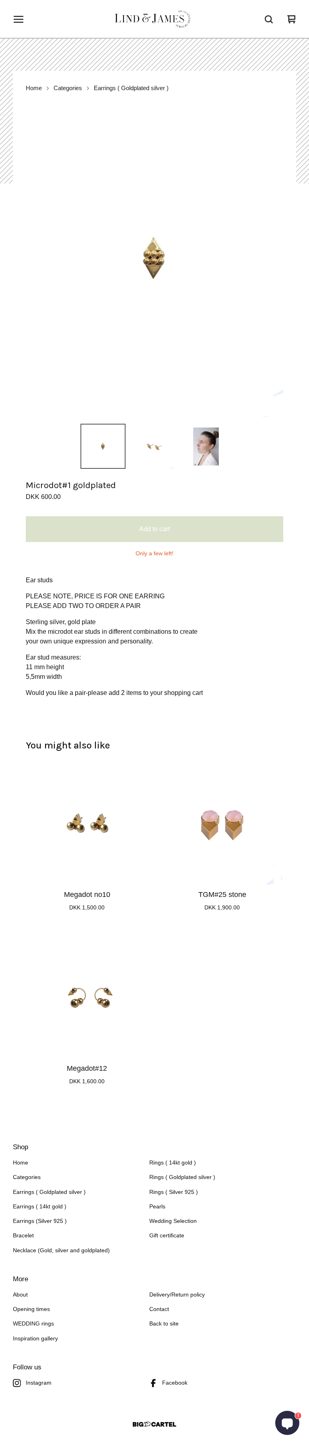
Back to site (164, 1324)
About (20, 1295)
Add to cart (154, 529)
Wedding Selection (173, 1221)
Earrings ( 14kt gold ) (39, 1207)
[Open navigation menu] (18, 19)
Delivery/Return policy (177, 1295)
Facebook (174, 1383)
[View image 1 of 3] (103, 446)
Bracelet (23, 1236)
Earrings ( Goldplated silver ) (131, 88)
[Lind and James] (154, 19)
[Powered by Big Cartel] (154, 1424)
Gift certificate (166, 1236)
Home (34, 88)
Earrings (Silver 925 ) (40, 1221)
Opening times (31, 1309)
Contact (159, 1309)
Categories (68, 88)
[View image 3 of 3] (206, 446)
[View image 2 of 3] (154, 446)
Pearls (157, 1207)
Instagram (39, 1383)
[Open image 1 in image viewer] (154, 259)
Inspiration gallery (35, 1339)
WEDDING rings (33, 1324)
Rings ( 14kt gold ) (172, 1163)
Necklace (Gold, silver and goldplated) (61, 1250)
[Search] (269, 19)
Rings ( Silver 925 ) (173, 1192)
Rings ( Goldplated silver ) (182, 1177)
